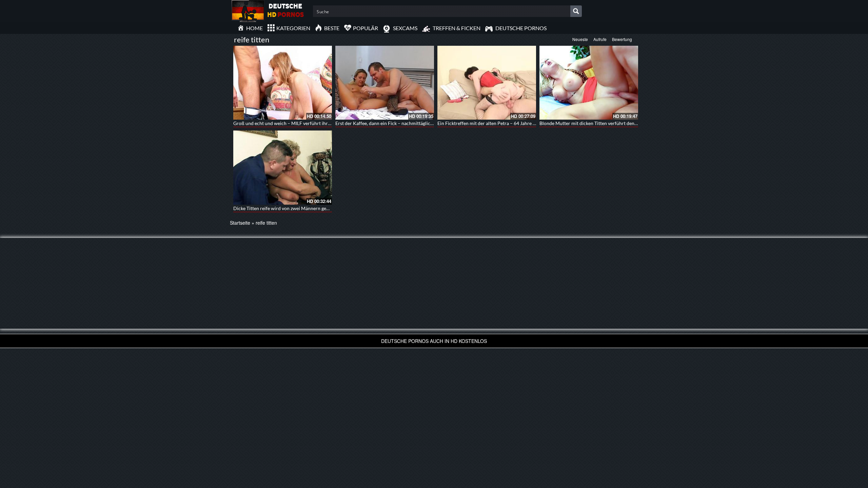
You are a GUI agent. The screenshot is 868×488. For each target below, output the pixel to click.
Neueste (580, 39)
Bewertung (622, 39)
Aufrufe (600, 39)
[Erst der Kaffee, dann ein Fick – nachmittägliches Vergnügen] (384, 83)
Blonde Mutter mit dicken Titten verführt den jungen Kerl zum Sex (608, 123)
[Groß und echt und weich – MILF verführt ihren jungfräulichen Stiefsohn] (282, 83)
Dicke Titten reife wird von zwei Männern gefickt (284, 208)
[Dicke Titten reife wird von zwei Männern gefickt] (282, 167)
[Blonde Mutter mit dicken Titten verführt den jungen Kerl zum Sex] (588, 83)
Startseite (240, 222)
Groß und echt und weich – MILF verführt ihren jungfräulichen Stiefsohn (309, 123)
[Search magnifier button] (576, 11)
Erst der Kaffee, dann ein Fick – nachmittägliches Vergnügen (398, 123)
